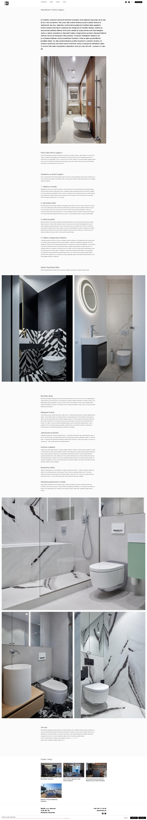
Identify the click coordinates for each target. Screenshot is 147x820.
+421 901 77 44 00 (100, 808)
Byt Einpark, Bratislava (47, 779)
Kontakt (58, 2)
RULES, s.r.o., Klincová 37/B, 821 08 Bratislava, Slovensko (48, 810)
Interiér (51, 2)
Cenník (64, 2)
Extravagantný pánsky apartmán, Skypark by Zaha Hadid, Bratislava (95, 780)
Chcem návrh (138, 2)
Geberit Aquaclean (74, 738)
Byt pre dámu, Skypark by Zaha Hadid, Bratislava (71, 780)
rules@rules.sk (101, 810)
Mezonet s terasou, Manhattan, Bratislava (49, 800)
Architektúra (44, 2)
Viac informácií (66, 818)
